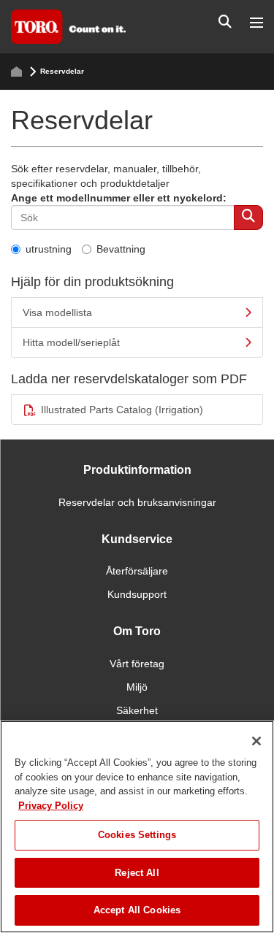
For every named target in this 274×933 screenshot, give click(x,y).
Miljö (137, 687)
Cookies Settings (137, 834)
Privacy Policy (50, 805)
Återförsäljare (137, 571)
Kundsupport (137, 594)
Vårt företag (137, 663)
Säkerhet (137, 710)
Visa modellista (57, 312)
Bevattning (120, 249)
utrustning (49, 249)
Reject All (137, 872)
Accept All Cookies (137, 910)
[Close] (256, 741)
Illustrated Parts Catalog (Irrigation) (122, 409)
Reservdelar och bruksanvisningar (137, 502)
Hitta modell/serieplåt (71, 342)
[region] (137, 827)
